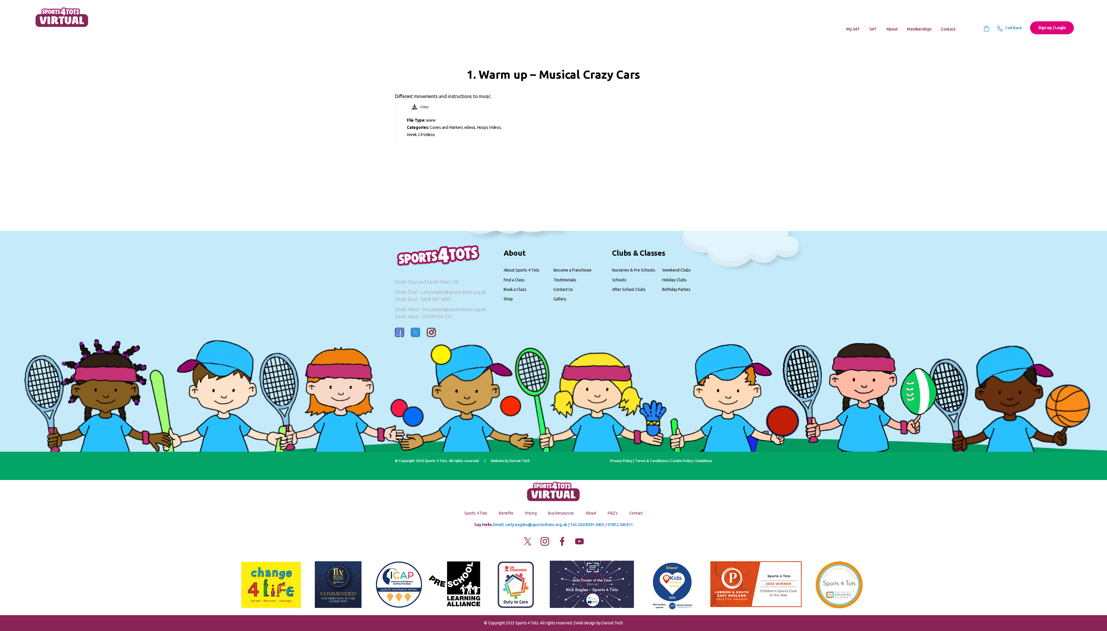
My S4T (853, 29)
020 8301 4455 (591, 524)
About (892, 29)
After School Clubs (629, 289)
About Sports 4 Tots (521, 270)
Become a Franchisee (573, 270)
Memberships (919, 29)
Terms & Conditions (651, 461)
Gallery (560, 299)
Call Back (1013, 28)
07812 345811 (620, 524)
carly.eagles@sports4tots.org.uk (453, 292)
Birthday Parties (676, 289)
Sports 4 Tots (475, 513)
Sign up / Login (1052, 27)
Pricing (530, 513)
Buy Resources (561, 513)
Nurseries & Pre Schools (633, 270)
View (424, 107)
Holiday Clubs (674, 280)
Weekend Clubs (676, 270)
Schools (619, 280)
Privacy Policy (621, 461)
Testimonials (565, 280)
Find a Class (514, 280)
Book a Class (515, 289)
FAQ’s (613, 513)
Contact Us (563, 289)
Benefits (506, 513)
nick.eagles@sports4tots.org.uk (454, 309)
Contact (948, 29)
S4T (873, 29)
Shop (508, 299)
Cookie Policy (682, 461)
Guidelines (703, 461)
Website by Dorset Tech (510, 461)
